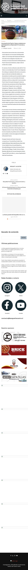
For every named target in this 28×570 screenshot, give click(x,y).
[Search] (26, 16)
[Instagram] (14, 555)
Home (2, 20)
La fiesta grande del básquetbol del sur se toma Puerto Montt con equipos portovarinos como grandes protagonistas (12, 250)
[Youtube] (17, 555)
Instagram (7, 295)
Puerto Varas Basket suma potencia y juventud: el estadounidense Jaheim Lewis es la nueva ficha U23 (13, 261)
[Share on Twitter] (13, 162)
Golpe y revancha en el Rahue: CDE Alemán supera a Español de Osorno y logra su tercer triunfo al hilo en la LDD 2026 (13, 266)
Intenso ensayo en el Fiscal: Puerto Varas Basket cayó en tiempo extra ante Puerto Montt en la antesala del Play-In (14, 272)
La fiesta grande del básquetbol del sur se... (14, 214)
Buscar (23, 237)
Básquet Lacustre (7, 48)
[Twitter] (12, 555)
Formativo (9, 20)
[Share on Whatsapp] (15, 162)
